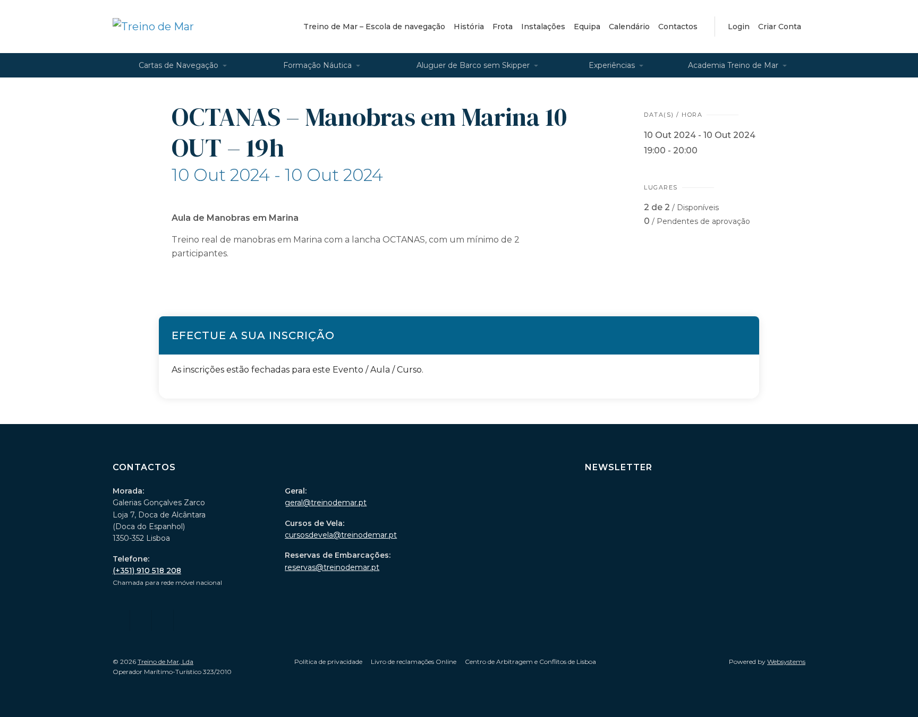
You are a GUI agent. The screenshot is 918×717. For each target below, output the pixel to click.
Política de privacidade (328, 662)
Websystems (786, 662)
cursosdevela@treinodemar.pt (341, 535)
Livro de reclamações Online (413, 662)
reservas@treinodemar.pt (332, 567)
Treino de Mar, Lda (165, 662)
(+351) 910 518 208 (147, 570)
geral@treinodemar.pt (326, 502)
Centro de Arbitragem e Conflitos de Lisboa (530, 662)
